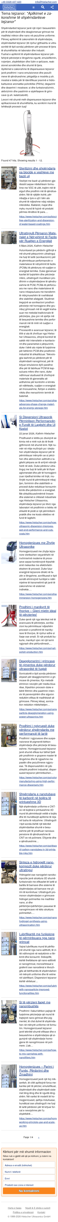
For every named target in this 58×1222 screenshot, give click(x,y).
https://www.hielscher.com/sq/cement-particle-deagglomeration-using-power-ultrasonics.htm (38, 712)
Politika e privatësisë (23, 1212)
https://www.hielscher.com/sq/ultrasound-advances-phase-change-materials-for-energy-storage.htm (38, 404)
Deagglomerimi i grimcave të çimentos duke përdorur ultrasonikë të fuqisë (37, 665)
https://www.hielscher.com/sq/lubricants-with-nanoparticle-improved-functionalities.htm (38, 989)
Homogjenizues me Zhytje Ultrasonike (37, 544)
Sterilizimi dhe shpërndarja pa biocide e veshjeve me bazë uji (37, 172)
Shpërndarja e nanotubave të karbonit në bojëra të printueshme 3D (37, 798)
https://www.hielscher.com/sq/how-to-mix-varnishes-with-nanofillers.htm (38, 1053)
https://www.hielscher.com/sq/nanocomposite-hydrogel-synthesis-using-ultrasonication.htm (38, 921)
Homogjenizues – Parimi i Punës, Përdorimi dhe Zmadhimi (36, 1070)
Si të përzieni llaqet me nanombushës (34, 1004)
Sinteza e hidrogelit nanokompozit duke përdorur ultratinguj (36, 866)
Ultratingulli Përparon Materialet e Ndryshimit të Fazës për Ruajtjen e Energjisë (38, 237)
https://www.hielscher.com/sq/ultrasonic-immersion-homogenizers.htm (38, 596)
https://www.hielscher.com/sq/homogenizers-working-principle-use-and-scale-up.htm (38, 1122)
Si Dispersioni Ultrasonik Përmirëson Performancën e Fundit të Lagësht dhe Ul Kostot (37, 423)
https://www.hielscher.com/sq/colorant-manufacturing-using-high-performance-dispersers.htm (38, 781)
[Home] (8, 7)
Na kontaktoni (29, 1191)
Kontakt (41, 1212)
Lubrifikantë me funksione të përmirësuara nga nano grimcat (37, 938)
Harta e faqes (14, 1207)
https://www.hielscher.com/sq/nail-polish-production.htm (37, 650)
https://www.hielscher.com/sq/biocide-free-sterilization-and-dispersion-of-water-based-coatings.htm (38, 220)
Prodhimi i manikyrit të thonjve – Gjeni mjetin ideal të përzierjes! (37, 610)
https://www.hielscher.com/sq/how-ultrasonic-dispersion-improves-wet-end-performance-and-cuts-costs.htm (38, 528)
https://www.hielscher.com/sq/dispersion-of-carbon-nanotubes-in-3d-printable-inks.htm (38, 849)
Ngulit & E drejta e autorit (37, 1207)
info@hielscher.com (46, 2)
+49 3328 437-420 (11, 2)
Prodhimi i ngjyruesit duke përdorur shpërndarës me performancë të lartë (36, 729)
